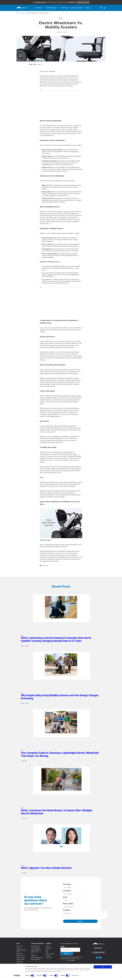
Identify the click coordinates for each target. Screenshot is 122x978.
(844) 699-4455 (84, 2)
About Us (48, 946)
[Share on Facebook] (35, 64)
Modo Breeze (20, 953)
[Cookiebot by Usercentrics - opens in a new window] (16, 975)
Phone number (68, 904)
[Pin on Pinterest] (39, 64)
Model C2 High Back (21, 950)
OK (103, 966)
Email (65, 897)
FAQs (32, 953)
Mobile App (33, 955)
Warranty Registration (36, 950)
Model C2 (50, 460)
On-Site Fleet (49, 957)
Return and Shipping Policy (37, 957)
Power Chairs (39, 8)
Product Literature (35, 948)
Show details (75, 975)
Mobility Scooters (52, 8)
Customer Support (35, 946)
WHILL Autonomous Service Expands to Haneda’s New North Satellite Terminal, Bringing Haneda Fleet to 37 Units (56, 639)
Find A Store (64, 8)
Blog (23, 13)
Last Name (67, 891)
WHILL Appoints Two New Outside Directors (46, 867)
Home (18, 13)
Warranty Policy (35, 951)
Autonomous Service (76, 8)
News (22, 635)
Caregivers (48, 955)
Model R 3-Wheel (21, 957)
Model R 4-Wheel (21, 959)
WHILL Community (50, 953)
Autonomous (49, 948)
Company (87, 8)
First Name (67, 884)
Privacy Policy (63, 960)
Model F (57, 460)
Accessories (19, 961)
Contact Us (98, 948)
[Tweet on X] (37, 64)
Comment (66, 910)
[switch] (45, 975)
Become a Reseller (35, 959)
